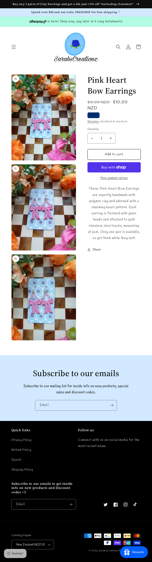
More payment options (114, 178)
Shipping (93, 121)
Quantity (93, 129)
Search (16, 460)
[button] (14, 47)
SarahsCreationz (108, 550)
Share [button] (97, 250)
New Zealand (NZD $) (30, 545)
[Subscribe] (112, 405)
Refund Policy (21, 450)
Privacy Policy (21, 440)
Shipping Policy (22, 470)
